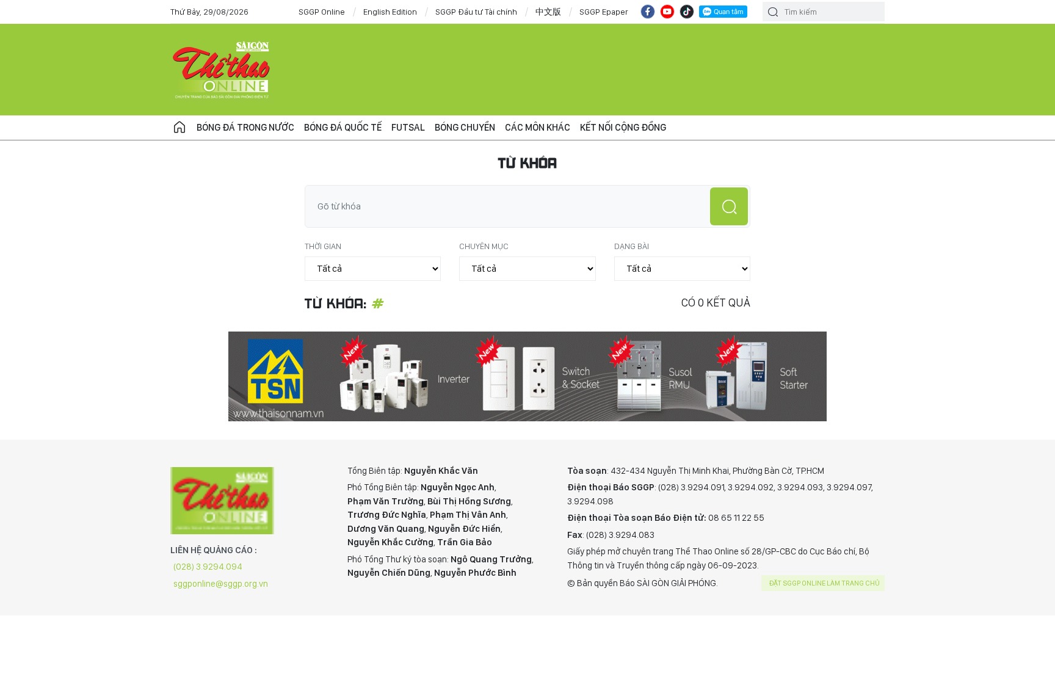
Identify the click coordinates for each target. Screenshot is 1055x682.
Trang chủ (179, 127)
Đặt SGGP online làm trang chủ (824, 583)
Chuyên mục (484, 246)
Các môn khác (537, 127)
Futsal (408, 127)
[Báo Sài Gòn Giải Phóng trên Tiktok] (687, 11)
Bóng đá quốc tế (343, 127)
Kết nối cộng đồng (623, 127)
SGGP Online (322, 11)
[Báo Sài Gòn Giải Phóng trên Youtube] (667, 11)
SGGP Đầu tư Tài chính (476, 11)
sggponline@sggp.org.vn (220, 583)
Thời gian (323, 246)
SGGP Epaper (603, 11)
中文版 (548, 11)
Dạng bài (631, 246)
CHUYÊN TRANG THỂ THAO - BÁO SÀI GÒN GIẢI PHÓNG (222, 69)
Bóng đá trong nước (245, 127)
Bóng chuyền (465, 127)
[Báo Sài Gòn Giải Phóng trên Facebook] (647, 11)
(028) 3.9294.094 (207, 566)
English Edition (390, 11)
